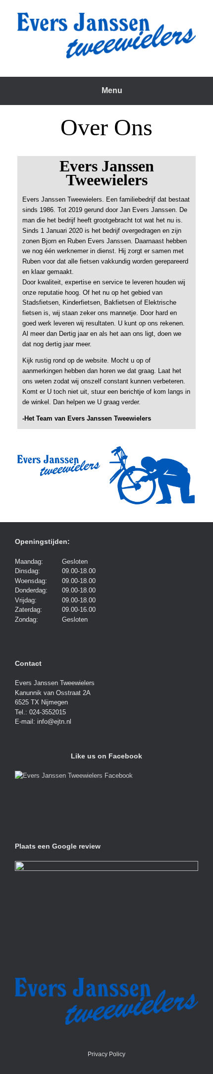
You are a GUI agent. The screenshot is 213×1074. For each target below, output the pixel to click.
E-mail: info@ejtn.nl (43, 721)
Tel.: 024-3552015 (40, 712)
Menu (112, 90)
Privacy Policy (106, 1054)
